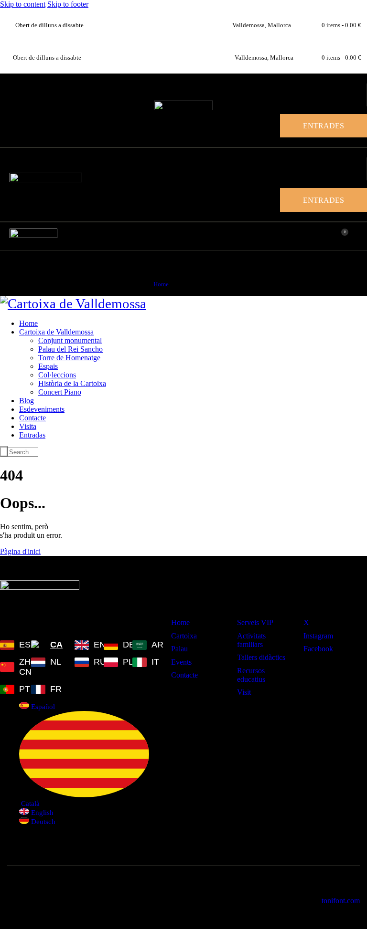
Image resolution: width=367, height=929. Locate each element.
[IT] (140, 662)
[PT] (9, 689)
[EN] (83, 645)
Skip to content (22, 4)
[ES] (9, 645)
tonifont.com (341, 901)
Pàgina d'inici (20, 551)
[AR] (140, 645)
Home (161, 284)
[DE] (112, 645)
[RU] (83, 662)
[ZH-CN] (9, 667)
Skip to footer (67, 4)
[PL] (112, 662)
